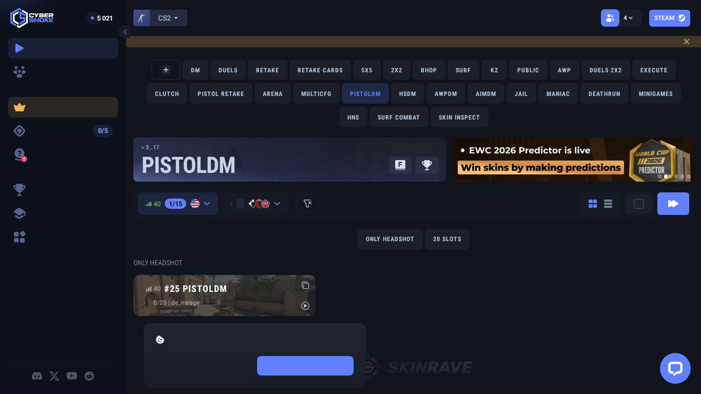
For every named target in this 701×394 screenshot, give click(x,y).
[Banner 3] (676, 176)
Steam (664, 18)
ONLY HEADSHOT (390, 239)
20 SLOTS (447, 239)
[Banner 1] (660, 176)
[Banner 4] (682, 176)
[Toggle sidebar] (125, 32)
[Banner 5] (689, 176)
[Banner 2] (668, 176)
